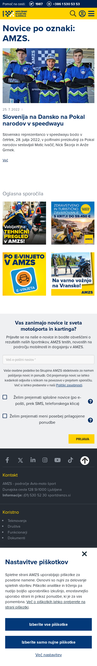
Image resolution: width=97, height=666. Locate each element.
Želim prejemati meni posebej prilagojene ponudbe (47, 419)
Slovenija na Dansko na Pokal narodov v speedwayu (44, 120)
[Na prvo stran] (26, 13)
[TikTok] (70, 460)
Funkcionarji (17, 532)
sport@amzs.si (59, 495)
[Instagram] (45, 460)
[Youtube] (58, 460)
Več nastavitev (48, 654)
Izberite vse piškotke (48, 624)
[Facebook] (8, 460)
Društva (14, 526)
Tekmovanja (17, 520)
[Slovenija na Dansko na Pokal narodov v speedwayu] (48, 75)
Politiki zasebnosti (69, 385)
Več (5, 160)
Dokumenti (16, 537)
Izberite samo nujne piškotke (49, 642)
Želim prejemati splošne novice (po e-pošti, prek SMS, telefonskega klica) (47, 400)
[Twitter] (20, 460)
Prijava (82, 439)
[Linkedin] (33, 460)
